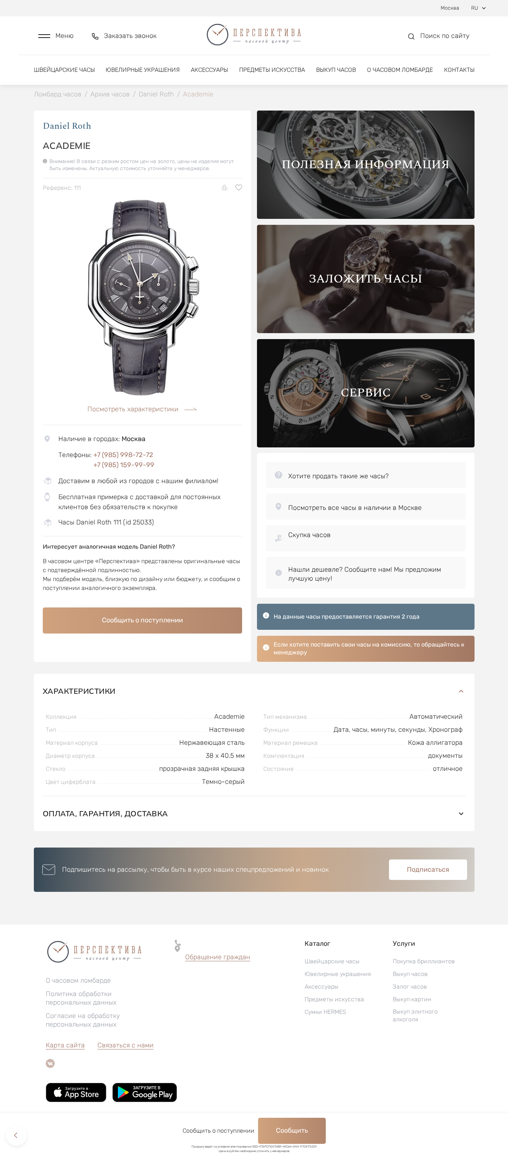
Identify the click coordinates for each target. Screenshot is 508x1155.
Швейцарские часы (64, 69)
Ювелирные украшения (143, 69)
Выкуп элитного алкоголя (415, 1015)
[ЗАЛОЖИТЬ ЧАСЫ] (366, 331)
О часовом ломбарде (400, 69)
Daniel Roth (67, 126)
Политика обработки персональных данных (81, 998)
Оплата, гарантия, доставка (105, 813)
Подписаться (428, 869)
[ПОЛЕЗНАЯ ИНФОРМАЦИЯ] (366, 216)
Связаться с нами (125, 1045)
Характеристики (79, 691)
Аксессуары (209, 69)
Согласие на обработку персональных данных (83, 1020)
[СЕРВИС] (366, 445)
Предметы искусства (272, 69)
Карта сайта (65, 1045)
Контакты (459, 69)
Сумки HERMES (325, 1011)
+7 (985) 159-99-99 (123, 465)
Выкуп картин (412, 999)
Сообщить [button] (292, 1130)
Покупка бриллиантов (424, 961)
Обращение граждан (217, 957)
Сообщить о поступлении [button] (142, 620)
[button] (56, 36)
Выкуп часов (336, 69)
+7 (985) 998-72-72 (123, 455)
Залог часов (410, 986)
